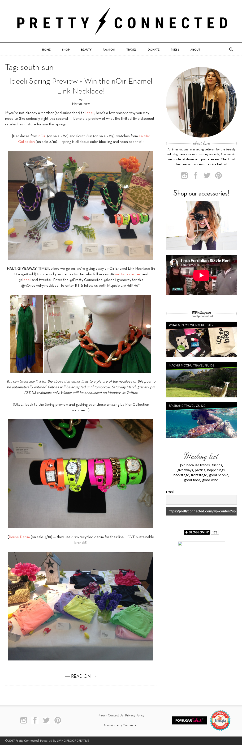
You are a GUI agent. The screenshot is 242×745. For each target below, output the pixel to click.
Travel (131, 50)
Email (170, 492)
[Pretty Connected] (121, 21)
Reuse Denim (19, 537)
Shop (66, 50)
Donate (154, 50)
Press (175, 50)
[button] (231, 49)
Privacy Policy (134, 715)
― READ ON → (81, 676)
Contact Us (115, 715)
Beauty (86, 50)
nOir (42, 136)
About (195, 50)
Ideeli (89, 113)
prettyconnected (127, 274)
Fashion (109, 50)
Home (46, 50)
